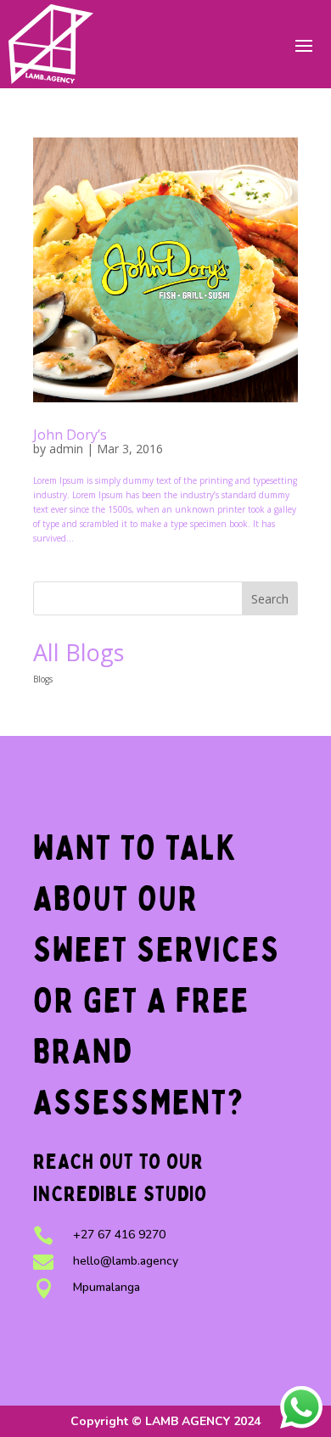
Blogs (43, 679)
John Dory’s (70, 434)
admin (66, 449)
